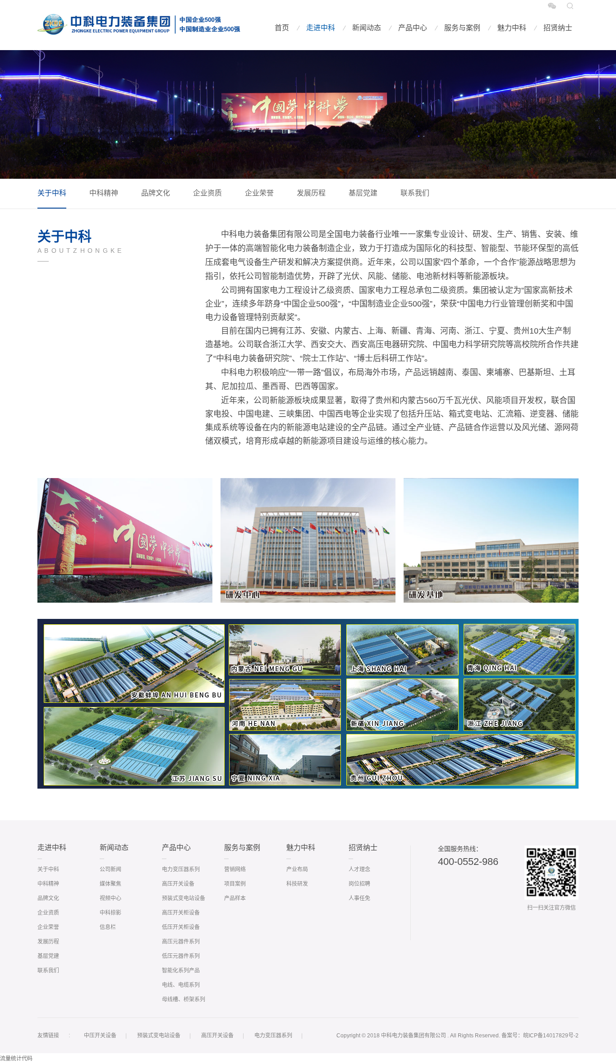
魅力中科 (511, 28)
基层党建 (363, 193)
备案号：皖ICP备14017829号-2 (540, 1035)
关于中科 (51, 193)
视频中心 (110, 898)
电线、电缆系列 (181, 985)
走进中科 (320, 28)
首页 (282, 28)
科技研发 (297, 884)
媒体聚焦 (110, 884)
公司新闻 (110, 869)
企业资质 (207, 193)
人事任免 (359, 898)
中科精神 (103, 193)
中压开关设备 (100, 1035)
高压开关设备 (178, 884)
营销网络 (235, 869)
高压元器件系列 (181, 942)
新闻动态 (366, 28)
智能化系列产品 (181, 970)
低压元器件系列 (181, 956)
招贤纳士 (557, 28)
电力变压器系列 (181, 869)
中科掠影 (110, 913)
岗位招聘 (359, 884)
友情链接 (48, 1035)
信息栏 (108, 927)
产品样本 (235, 898)
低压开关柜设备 (181, 927)
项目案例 (235, 884)
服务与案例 (462, 28)
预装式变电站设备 (183, 898)
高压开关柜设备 (181, 913)
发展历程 (311, 193)
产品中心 (412, 28)
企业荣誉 (259, 193)
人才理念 (359, 869)
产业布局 (297, 869)
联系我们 (414, 193)
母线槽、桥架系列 (183, 999)
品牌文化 (155, 193)
